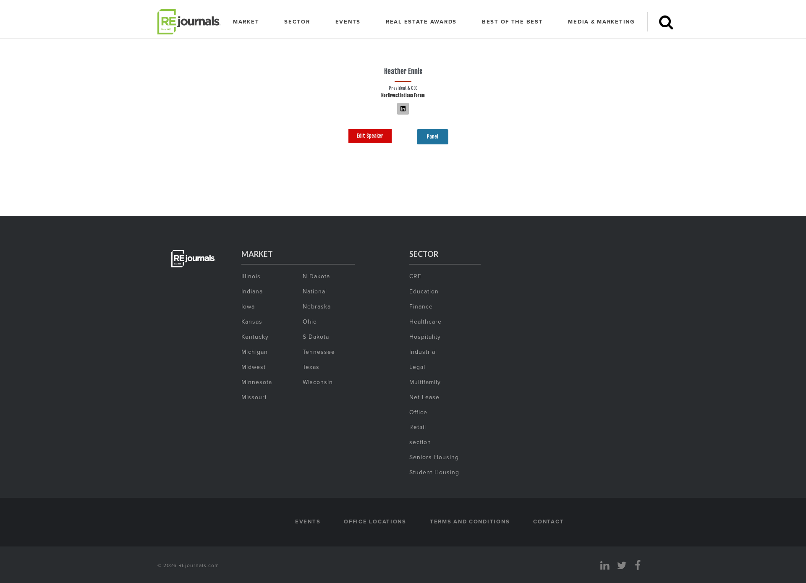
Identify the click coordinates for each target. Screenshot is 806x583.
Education (424, 291)
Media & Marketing (601, 22)
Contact (548, 521)
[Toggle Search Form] (666, 21)
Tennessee (319, 352)
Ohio (310, 321)
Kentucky (255, 336)
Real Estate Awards (421, 22)
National (315, 291)
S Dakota (316, 336)
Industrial (423, 352)
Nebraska (317, 306)
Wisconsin (318, 382)
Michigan (254, 352)
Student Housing (434, 472)
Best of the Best (512, 22)
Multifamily (425, 382)
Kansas (251, 321)
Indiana (252, 291)
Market (246, 22)
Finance (421, 306)
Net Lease (424, 397)
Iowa (248, 306)
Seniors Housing (434, 457)
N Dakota (316, 276)
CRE (415, 276)
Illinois (251, 276)
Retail (417, 427)
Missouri (254, 397)
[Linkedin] (403, 109)
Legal (417, 367)
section (420, 442)
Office (418, 412)
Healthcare (425, 321)
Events (348, 22)
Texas (311, 367)
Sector (297, 22)
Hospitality (425, 336)
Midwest (253, 367)
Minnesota (256, 382)
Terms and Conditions (470, 521)
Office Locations (375, 521)
